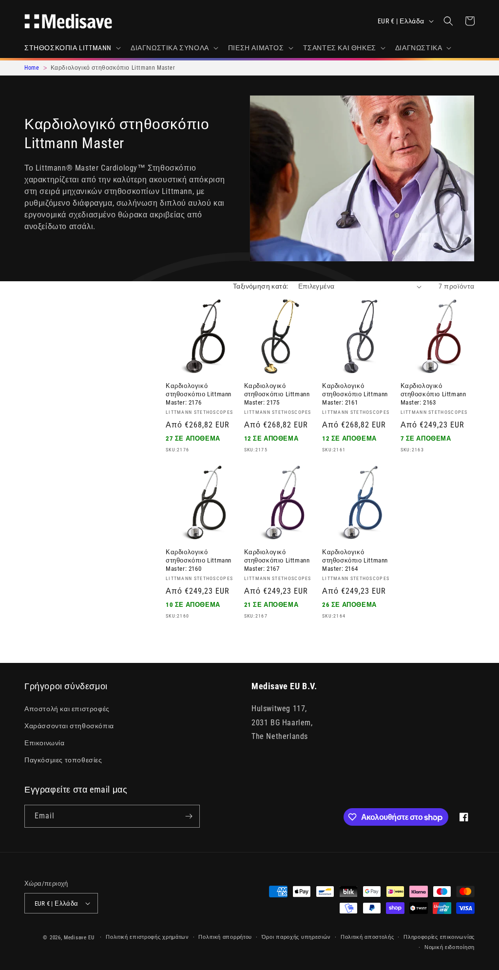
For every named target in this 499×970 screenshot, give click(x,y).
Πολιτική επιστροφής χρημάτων (147, 937)
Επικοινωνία (44, 743)
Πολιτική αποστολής (367, 937)
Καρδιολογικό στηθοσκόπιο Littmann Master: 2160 (198, 560)
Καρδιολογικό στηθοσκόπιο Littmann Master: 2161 (355, 394)
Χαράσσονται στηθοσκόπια (69, 726)
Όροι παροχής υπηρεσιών (296, 937)
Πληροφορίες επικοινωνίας (439, 937)
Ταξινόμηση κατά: (260, 286)
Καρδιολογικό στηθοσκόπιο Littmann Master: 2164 (355, 560)
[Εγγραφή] (188, 816)
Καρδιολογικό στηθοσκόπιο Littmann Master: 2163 (433, 394)
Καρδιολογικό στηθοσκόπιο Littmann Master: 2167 (277, 560)
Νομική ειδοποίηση (449, 947)
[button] (72, 48)
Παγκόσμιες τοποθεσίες (63, 760)
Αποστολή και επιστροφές (67, 709)
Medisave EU (79, 937)
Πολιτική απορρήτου (225, 937)
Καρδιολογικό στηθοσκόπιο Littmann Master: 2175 (277, 394)
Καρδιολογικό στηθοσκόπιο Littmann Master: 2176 (198, 394)
